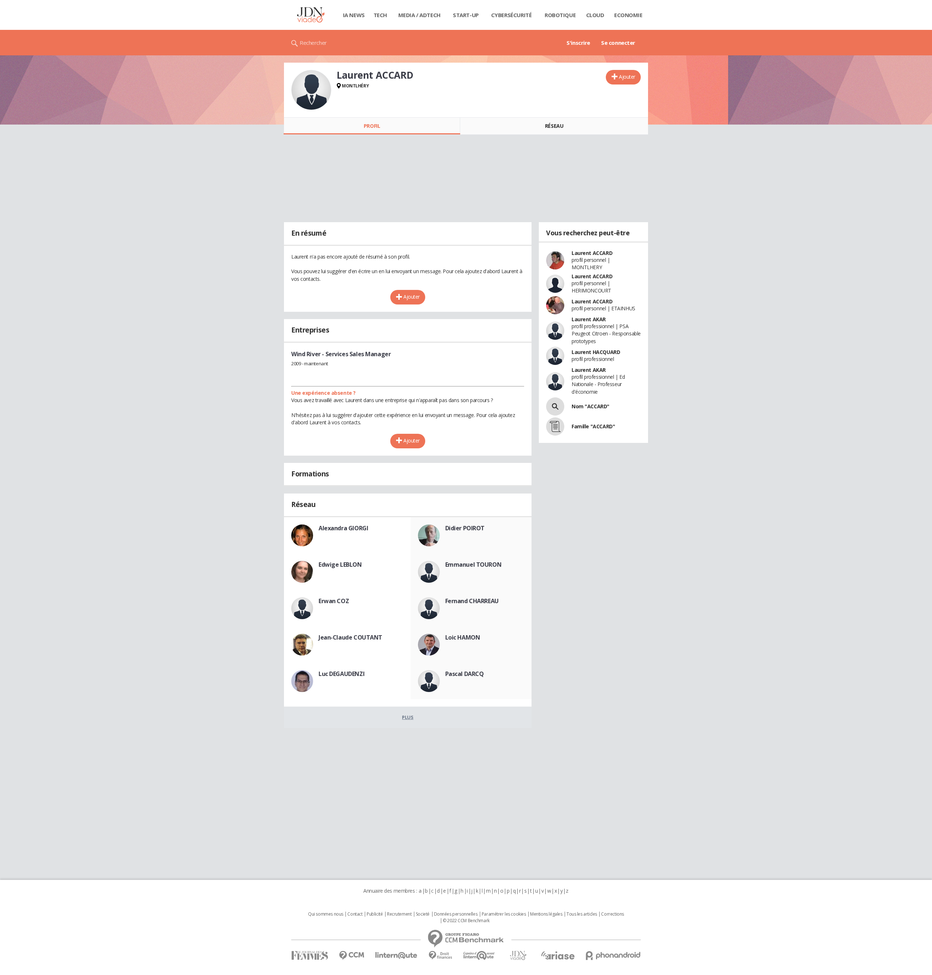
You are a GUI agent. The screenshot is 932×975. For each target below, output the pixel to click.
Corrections (612, 914)
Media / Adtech (419, 15)
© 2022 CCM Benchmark (466, 920)
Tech (380, 15)
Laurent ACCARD (592, 252)
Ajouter (627, 76)
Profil (372, 125)
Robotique (560, 15)
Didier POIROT (465, 528)
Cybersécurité (511, 15)
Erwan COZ (334, 601)
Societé (423, 914)
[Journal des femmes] (309, 955)
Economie (628, 15)
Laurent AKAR (589, 319)
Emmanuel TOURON (473, 565)
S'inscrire (578, 42)
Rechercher (313, 42)
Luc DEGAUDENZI (341, 674)
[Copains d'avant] (479, 955)
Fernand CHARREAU (472, 601)
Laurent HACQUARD (596, 352)
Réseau (554, 125)
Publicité (375, 914)
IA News (354, 15)
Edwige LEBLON (340, 565)
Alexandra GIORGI (343, 528)
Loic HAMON (462, 637)
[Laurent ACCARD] (311, 90)
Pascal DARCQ (464, 674)
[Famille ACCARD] (555, 426)
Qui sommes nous (325, 914)
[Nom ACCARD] (555, 406)
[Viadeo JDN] (518, 955)
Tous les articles (581, 914)
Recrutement (399, 914)
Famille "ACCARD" (593, 426)
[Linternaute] (396, 955)
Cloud (595, 15)
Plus (407, 717)
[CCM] (351, 955)
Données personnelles (456, 914)
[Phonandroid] (613, 955)
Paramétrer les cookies (504, 914)
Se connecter (618, 42)
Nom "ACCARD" (590, 406)
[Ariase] (557, 955)
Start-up (466, 15)
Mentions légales (546, 914)
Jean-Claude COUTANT (350, 637)
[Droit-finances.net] (440, 955)
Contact (354, 914)
